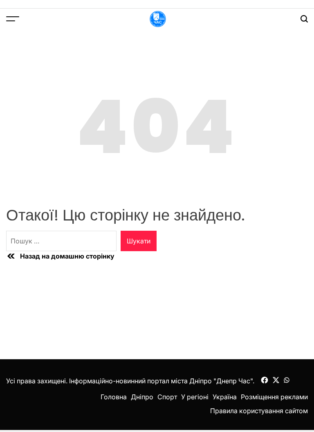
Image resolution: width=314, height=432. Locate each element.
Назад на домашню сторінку (67, 256)
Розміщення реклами (274, 397)
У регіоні (195, 397)
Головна (114, 397)
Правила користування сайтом (259, 411)
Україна (225, 397)
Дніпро (142, 397)
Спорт (167, 397)
